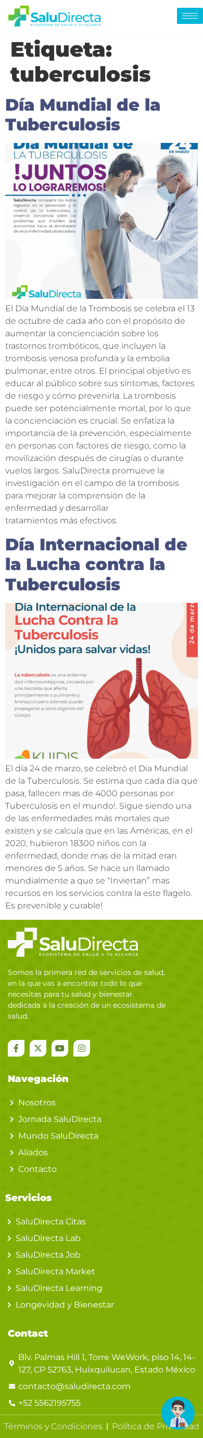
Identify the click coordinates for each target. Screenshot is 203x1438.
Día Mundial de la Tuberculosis (82, 115)
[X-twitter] (38, 1048)
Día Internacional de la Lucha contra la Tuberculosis (96, 564)
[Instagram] (81, 1048)
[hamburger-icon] (190, 16)
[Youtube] (60, 1048)
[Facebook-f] (16, 1048)
